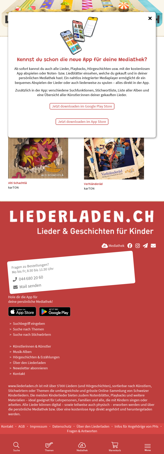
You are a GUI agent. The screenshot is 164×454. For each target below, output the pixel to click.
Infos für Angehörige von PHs (136, 426)
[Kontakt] (153, 245)
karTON (13, 187)
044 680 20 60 (30, 278)
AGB (21, 426)
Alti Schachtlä (17, 183)
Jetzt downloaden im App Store (82, 121)
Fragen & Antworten (82, 431)
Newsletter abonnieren (30, 368)
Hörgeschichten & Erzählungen (36, 357)
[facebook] (129, 245)
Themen (49, 450)
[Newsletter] (145, 245)
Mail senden (29, 286)
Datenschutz (61, 426)
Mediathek (82, 450)
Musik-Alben (22, 351)
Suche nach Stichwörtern (32, 334)
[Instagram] (137, 245)
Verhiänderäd (93, 184)
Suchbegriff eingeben (29, 323)
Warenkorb (115, 450)
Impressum (38, 426)
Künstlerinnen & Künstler (32, 346)
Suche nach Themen (28, 329)
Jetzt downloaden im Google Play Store (82, 106)
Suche (16, 450)
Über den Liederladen (29, 362)
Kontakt (19, 373)
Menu (148, 450)
